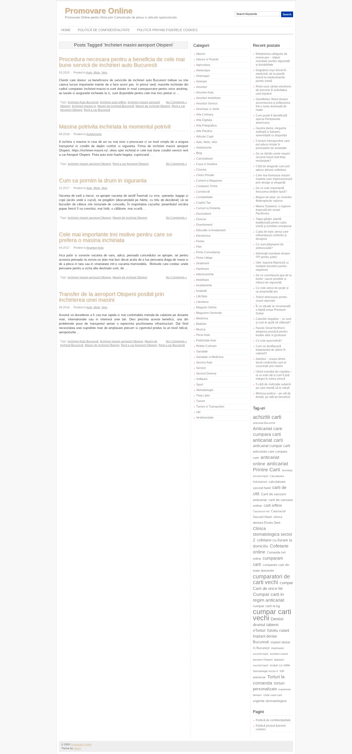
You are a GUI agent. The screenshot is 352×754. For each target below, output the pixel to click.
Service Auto (204, 362)
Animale (201, 81)
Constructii (203, 191)
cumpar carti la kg (266, 606)
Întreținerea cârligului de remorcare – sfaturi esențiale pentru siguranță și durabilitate (273, 59)
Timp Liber (203, 395)
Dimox (77, 748)
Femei (200, 241)
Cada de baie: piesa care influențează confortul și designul (272, 235)
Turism (200, 401)
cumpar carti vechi (272, 615)
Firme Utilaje (204, 257)
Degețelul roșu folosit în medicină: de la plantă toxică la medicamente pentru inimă (271, 76)
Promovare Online (98, 10)
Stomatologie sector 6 (265, 671)
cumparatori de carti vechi (271, 579)
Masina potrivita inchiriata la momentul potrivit (114, 126)
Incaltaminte (204, 285)
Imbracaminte (205, 274)
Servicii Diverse (206, 373)
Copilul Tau (203, 202)
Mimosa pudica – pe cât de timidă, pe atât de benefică (273, 395)
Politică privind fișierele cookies (167, 30)
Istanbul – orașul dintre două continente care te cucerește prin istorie (271, 362)
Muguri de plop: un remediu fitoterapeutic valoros (274, 199)
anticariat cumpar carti (271, 446)
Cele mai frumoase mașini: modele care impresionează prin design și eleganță (274, 179)
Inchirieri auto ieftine (113, 102)
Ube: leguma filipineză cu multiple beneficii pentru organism (272, 266)
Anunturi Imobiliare (208, 98)
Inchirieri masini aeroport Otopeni (89, 164)
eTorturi (259, 630)
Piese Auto (203, 335)
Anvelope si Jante (207, 109)
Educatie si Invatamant (211, 230)
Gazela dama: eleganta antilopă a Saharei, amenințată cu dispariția (271, 132)
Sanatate (202, 351)
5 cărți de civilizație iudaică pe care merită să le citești (273, 386)
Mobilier (201, 324)
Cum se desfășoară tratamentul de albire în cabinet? (271, 350)
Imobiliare (202, 280)
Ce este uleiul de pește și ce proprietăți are (272, 289)
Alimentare (203, 70)
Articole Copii (205, 136)
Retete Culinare (206, 346)
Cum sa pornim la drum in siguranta (103, 180)
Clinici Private (205, 175)
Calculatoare (204, 158)
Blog (199, 153)
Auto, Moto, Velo (96, 72)
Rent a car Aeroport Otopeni (131, 164)
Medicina (202, 318)
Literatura (202, 302)
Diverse (201, 219)
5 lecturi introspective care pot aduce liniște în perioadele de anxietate (273, 144)
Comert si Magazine (209, 180)
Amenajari (203, 76)
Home (66, 30)
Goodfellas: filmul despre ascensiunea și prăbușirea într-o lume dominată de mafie (273, 105)
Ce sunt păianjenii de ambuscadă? (270, 246)
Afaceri (200, 54)
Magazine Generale (209, 313)
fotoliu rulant (278, 630)
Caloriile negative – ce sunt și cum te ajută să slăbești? (273, 320)
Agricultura (203, 65)
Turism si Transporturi (210, 406)
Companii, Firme (207, 186)
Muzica (200, 329)
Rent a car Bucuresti (97, 110)
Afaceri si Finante (207, 59)
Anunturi (201, 87)
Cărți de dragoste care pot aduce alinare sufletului (273, 168)
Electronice (203, 235)
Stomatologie (204, 390)
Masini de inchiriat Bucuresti (115, 106)
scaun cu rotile (280, 665)
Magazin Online (206, 307)
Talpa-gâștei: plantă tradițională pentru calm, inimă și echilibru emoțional (273, 222)
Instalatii (201, 291)
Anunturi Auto (95, 247)
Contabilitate (204, 197)
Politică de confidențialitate (104, 30)
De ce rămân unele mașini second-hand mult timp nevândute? (273, 157)
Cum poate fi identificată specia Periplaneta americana (271, 119)
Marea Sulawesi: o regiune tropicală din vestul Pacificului (273, 210)
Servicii (201, 368)
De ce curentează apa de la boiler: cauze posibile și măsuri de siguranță (274, 279)
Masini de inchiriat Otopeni (153, 106)
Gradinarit (202, 263)
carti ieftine (273, 505)
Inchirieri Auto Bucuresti (83, 102)
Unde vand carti (272, 695)
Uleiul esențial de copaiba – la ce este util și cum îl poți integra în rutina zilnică (274, 375)
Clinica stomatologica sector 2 (272, 534)
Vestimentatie (205, 417)
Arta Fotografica (206, 125)
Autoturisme (94, 134)
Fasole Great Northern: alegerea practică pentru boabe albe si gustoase (272, 331)
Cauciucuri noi (261, 511)
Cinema (201, 169)
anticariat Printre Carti (270, 466)
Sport (199, 384)
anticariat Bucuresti (264, 422)
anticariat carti (268, 440)
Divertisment (204, 224)
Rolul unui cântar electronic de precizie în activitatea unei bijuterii (273, 90)
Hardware (202, 269)
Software (202, 379)
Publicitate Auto (206, 340)
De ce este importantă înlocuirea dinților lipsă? (271, 189)
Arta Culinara (204, 114)
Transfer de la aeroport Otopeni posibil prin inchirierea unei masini (111, 297)
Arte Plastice (204, 131)
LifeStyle (201, 296)
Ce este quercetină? (269, 340)
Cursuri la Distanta (208, 208)
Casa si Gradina (206, 164)
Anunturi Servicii (206, 103)
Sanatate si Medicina (209, 357)
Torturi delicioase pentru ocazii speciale (271, 298)
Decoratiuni (203, 213)
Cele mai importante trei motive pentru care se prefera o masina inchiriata (115, 237)
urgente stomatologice (270, 701)
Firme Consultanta (208, 252)
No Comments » (176, 102)
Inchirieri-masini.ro (84, 106)
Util (198, 412)
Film (199, 246)
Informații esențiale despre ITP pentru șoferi (273, 255)
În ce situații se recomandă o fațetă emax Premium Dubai (273, 310)
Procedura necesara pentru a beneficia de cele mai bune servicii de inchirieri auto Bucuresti (122, 62)
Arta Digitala (204, 120)
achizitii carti (267, 417)
